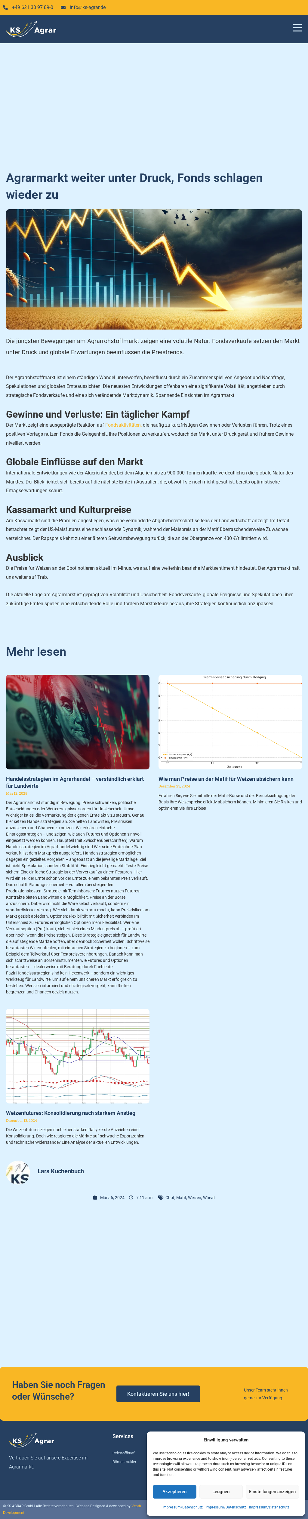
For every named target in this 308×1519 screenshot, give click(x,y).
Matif (181, 1197)
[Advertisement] (154, 103)
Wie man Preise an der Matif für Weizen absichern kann (226, 779)
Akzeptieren (174, 1491)
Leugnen (220, 1491)
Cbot (169, 1197)
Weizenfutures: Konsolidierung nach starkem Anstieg (70, 1113)
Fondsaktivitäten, (123, 425)
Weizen (194, 1197)
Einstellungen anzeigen (272, 1491)
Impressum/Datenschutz (182, 1507)
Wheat (209, 1197)
